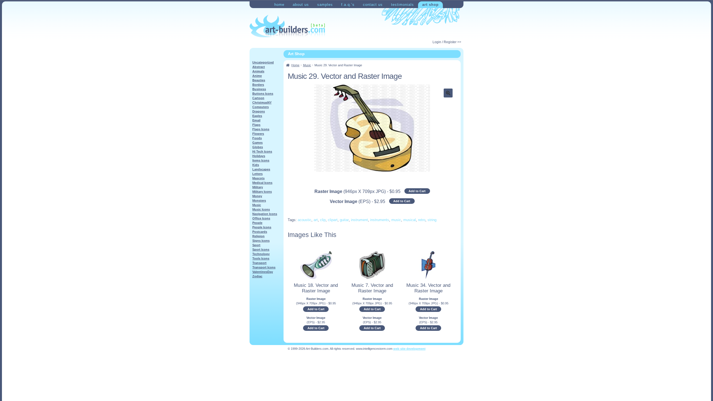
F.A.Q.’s (348, 5)
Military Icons (262, 191)
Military (257, 187)
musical (409, 220)
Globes (257, 147)
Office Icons (261, 218)
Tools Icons (260, 258)
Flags (256, 124)
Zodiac (257, 276)
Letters (257, 173)
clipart (333, 220)
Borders (258, 84)
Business (259, 89)
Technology (261, 254)
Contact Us (373, 5)
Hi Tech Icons (262, 151)
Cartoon (258, 98)
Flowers (258, 133)
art (316, 220)
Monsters (259, 200)
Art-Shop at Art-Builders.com (287, 26)
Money (257, 196)
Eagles (257, 116)
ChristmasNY (262, 102)
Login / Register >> (447, 42)
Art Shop (430, 5)
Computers (260, 107)
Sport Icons (260, 249)
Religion (258, 236)
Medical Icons (262, 182)
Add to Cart (417, 191)
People (257, 222)
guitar (344, 220)
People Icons (261, 227)
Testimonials (402, 5)
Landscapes (261, 169)
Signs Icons (261, 240)
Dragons (258, 111)
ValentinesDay (262, 271)
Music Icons (261, 209)
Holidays (258, 156)
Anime (257, 75)
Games (257, 142)
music (396, 220)
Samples (325, 5)
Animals (258, 71)
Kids (255, 165)
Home (279, 5)
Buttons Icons (262, 93)
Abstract (258, 67)
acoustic (304, 220)
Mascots (258, 178)
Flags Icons (260, 129)
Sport (256, 245)
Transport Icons (263, 267)
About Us (301, 5)
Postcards (259, 231)
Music (307, 65)
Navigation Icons (264, 214)
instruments (379, 220)
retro (421, 220)
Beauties (258, 80)
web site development (409, 348)
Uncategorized (263, 62)
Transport (259, 263)
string (432, 220)
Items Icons (260, 160)
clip (323, 220)
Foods (257, 138)
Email (256, 120)
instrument (359, 220)
